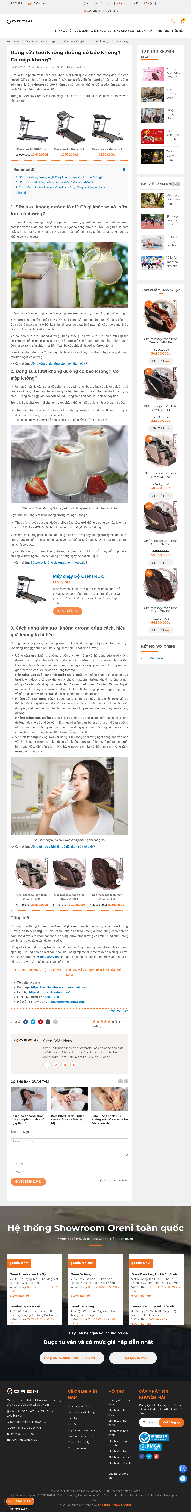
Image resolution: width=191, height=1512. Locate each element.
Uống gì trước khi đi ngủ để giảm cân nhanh (62, 846)
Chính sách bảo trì (119, 1451)
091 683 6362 (96, 1287)
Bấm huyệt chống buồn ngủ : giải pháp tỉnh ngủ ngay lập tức (27, 1119)
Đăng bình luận (28, 1181)
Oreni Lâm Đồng (82, 1306)
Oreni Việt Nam (57, 1041)
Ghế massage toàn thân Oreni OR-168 (161, 408)
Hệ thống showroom (81, 1436)
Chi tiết (158, 361)
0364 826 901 (32, 1427)
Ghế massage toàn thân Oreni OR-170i (31, 896)
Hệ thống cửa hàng (98, 3)
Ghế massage (77, 1448)
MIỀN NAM (141, 1263)
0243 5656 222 (36, 1287)
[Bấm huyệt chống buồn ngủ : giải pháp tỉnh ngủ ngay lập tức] (29, 1099)
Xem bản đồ (20, 1295)
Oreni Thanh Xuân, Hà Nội (28, 1274)
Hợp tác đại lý (129, 3)
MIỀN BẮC (19, 1263)
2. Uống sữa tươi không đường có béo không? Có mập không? (54, 182)
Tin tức (163, 31)
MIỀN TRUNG (82, 1263)
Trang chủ (63, 31)
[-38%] (160, 383)
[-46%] (160, 450)
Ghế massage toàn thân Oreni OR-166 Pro (161, 340)
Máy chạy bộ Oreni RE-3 (69, 148)
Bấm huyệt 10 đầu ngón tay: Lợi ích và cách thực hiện (68, 1119)
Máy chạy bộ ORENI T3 (31, 148)
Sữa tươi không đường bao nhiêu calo (58, 562)
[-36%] (160, 585)
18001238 (15, 3)
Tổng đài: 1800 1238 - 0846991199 (72, 1358)
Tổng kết (21, 192)
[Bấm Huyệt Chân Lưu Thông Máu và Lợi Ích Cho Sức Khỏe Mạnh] (109, 1099)
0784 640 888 (97, 1319)
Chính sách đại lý (78, 1442)
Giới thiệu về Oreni (80, 1406)
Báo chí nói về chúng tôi (83, 1412)
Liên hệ (177, 31)
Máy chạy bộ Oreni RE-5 (107, 148)
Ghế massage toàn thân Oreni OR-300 (107, 896)
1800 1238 (52, 996)
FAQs (149, 3)
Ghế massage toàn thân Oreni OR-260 (69, 896)
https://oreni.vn (118, 1011)
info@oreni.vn (40, 3)
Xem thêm (66, 611)
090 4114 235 (157, 1287)
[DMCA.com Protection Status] (150, 1446)
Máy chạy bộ (124, 31)
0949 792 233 (36, 1319)
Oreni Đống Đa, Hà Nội (25, 1306)
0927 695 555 (157, 1319)
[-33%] (160, 316)
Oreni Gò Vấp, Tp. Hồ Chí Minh (152, 1306)
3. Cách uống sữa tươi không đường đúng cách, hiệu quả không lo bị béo (60, 187)
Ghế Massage (101, 31)
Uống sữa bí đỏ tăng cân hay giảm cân (58, 363)
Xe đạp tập (145, 31)
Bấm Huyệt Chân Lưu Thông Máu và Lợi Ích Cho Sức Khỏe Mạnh (109, 1119)
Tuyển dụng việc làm (81, 1430)
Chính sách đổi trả (119, 1457)
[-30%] (160, 517)
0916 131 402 (26, 1434)
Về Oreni (81, 31)
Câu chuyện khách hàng (102, 10)
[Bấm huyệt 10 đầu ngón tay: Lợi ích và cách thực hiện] (69, 1099)
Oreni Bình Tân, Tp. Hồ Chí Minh (154, 1274)
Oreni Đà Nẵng (81, 1274)
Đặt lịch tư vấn (135, 1358)
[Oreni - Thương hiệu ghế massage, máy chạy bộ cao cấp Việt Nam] (19, 21)
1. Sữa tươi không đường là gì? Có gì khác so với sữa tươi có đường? (59, 177)
